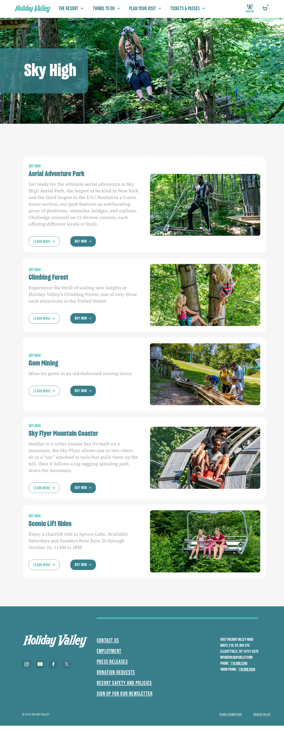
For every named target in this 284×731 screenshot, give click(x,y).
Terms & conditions (230, 714)
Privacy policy (262, 714)
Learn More (42, 241)
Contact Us (108, 640)
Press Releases (112, 661)
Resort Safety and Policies (124, 683)
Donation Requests (116, 672)
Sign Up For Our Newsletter (125, 693)
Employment (109, 651)
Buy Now (81, 241)
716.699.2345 (239, 663)
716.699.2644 (246, 669)
